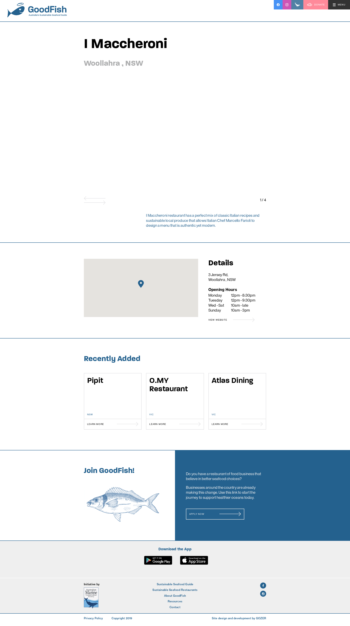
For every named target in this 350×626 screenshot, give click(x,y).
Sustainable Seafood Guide (175, 584)
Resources (175, 601)
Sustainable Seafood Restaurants (174, 590)
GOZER (261, 618)
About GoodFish (175, 595)
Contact (175, 607)
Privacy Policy (93, 618)
